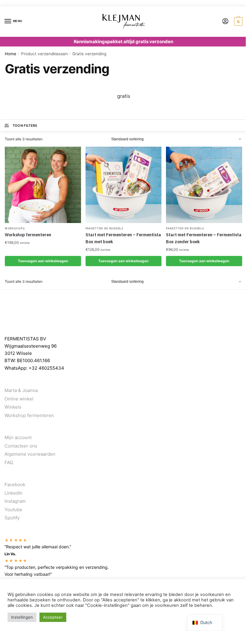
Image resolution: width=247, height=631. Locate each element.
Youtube (13, 509)
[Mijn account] (225, 22)
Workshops (15, 228)
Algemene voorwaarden (30, 454)
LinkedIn (14, 493)
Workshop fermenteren (28, 234)
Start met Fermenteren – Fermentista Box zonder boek (204, 238)
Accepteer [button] (53, 617)
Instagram (15, 501)
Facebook (15, 484)
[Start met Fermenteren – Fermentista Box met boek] (124, 185)
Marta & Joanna (21, 390)
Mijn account (18, 437)
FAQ (9, 462)
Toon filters (25, 125)
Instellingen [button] (22, 617)
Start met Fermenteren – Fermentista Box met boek (123, 238)
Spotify (12, 518)
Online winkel (19, 399)
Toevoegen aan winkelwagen (43, 261)
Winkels (13, 407)
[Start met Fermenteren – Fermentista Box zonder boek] (204, 185)
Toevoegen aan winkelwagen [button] (123, 261)
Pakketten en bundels (105, 228)
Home (10, 53)
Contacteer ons (21, 446)
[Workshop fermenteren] (43, 185)
